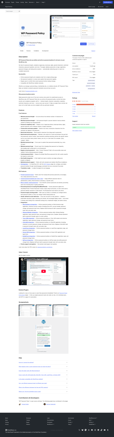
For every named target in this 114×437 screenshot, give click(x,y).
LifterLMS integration (28, 222)
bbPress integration (28, 240)
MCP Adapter (47, 164)
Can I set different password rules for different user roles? (33, 383)
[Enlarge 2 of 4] (49, 306)
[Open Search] (100, 2)
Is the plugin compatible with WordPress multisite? (31, 379)
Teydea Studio (31, 45)
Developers (49, 422)
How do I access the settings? (26, 362)
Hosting (7, 422)
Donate (70, 422)
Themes (28, 420)
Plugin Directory (8, 6)
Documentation (50, 420)
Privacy (7, 424)
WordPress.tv (50, 424)
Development (45, 50)
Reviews (29, 50)
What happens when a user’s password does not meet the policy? (35, 366)
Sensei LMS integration (29, 232)
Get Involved (71, 418)
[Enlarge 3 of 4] (66, 306)
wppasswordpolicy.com (31, 91)
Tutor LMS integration (28, 218)
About (6, 418)
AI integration (24, 164)
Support (93, 50)
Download (83, 43)
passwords (88, 85)
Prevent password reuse (27, 174)
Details (21, 50)
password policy (91, 80)
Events (69, 420)
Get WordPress (107, 2)
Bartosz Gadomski (50, 404)
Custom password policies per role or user (32, 178)
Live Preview (91, 43)
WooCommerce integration (30, 204)
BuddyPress (92, 424)
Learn (48, 418)
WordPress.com (93, 418)
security (93, 85)
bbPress (91, 422)
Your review (75, 116)
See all (93, 116)
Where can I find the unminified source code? (30, 391)
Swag (70, 424)
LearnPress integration (29, 228)
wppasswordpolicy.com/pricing (44, 247)
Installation (36, 50)
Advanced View (76, 92)
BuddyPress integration (29, 236)
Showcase (28, 418)
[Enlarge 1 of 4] (33, 306)
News (6, 420)
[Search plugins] (19, 11)
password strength (91, 83)
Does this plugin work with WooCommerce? (29, 370)
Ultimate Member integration (30, 212)
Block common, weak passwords (29, 182)
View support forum (77, 130)
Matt (90, 420)
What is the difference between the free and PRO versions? (33, 387)
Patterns (28, 424)
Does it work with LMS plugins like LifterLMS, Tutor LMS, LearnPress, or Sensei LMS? (39, 375)
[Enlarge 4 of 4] (66, 319)
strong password (91, 88)
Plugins (27, 422)
